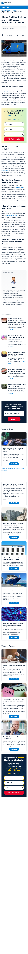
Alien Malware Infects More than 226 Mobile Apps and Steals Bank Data (16, 354)
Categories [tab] (5, 7)
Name (14, 119)
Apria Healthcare (5, 92)
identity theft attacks (11, 215)
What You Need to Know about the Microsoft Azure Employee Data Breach (13, 449)
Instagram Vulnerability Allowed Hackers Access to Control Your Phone (16, 337)
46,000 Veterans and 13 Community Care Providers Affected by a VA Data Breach (17, 320)
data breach (19, 187)
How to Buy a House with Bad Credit (14, 665)
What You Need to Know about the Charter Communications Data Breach (13, 625)
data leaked (4, 170)
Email (19, 119)
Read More (10, 329)
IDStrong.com (6, 3)
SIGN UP (13, 419)
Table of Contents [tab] (8, 28)
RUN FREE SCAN (13, 139)
